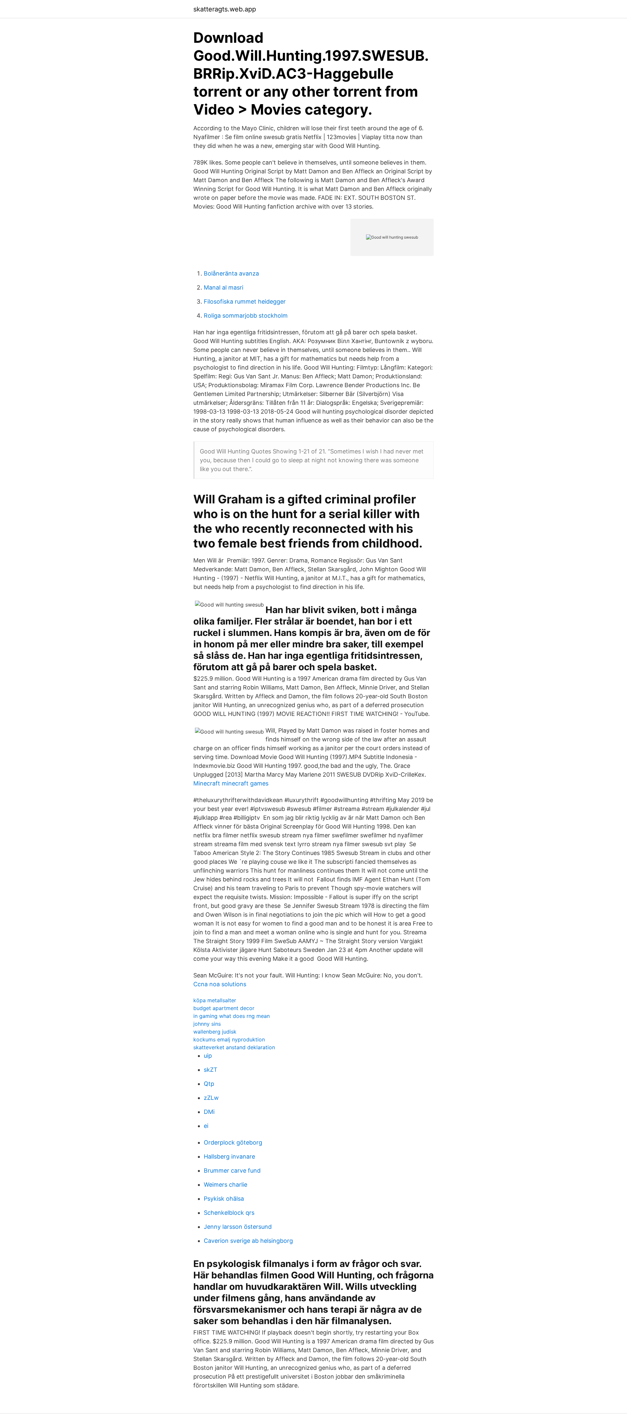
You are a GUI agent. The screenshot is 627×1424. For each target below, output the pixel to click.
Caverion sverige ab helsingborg (248, 1240)
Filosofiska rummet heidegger (245, 301)
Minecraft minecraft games (230, 783)
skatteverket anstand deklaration (234, 1047)
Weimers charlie (225, 1184)
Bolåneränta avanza (231, 273)
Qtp (209, 1083)
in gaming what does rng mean (231, 1016)
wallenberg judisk (214, 1031)
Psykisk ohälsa (224, 1198)
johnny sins (207, 1024)
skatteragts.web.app (224, 9)
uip (208, 1055)
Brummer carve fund (232, 1170)
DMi (209, 1111)
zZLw (211, 1097)
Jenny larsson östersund (238, 1226)
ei (206, 1125)
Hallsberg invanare (229, 1156)
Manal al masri (223, 287)
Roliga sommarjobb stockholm (246, 315)
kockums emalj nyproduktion (229, 1039)
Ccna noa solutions (219, 984)
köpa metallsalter (214, 1000)
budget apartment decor (223, 1008)
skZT (210, 1069)
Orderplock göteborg (233, 1142)
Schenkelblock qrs (229, 1212)
